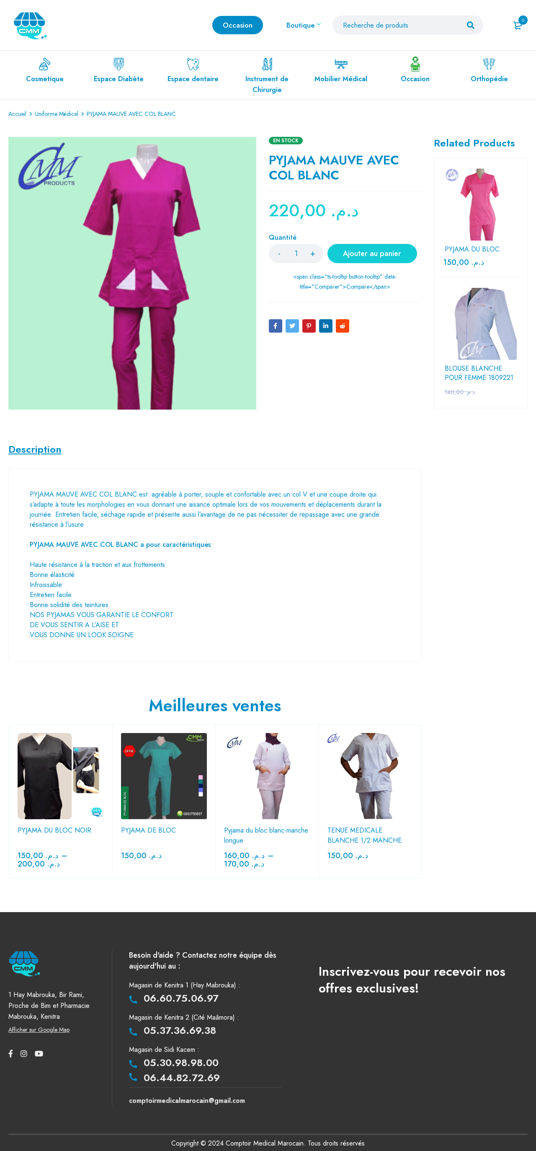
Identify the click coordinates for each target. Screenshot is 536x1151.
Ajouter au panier (372, 253)
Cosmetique (45, 79)
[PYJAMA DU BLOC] (481, 205)
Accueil (17, 114)
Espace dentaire (193, 79)
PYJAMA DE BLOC (148, 830)
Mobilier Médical (340, 79)
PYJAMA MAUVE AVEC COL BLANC (83, 494)
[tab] (35, 449)
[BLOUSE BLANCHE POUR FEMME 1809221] (481, 324)
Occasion (415, 79)
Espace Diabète (119, 79)
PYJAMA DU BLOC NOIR (54, 830)
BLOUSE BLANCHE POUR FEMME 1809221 (479, 373)
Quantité (282, 237)
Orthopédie (489, 79)
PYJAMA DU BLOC (472, 249)
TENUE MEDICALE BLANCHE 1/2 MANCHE (364, 835)
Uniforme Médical (56, 114)
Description (35, 449)
